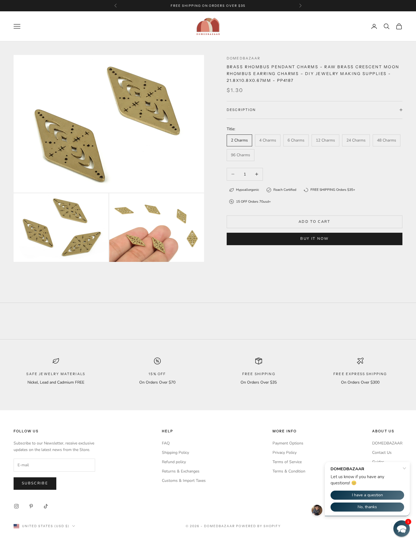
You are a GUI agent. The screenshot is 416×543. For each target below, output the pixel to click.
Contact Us (382, 452)
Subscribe (35, 483)
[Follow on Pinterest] (31, 506)
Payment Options (288, 443)
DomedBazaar (244, 58)
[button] (401, 528)
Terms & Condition (289, 471)
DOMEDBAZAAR (387, 443)
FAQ (166, 443)
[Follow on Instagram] (16, 506)
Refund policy (174, 462)
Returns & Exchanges (181, 471)
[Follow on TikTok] (46, 506)
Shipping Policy (175, 452)
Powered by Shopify (258, 526)
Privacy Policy (285, 452)
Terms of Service (287, 462)
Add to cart (315, 221)
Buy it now (314, 238)
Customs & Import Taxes (184, 480)
